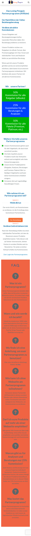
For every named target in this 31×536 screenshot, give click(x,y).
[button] (2, 2)
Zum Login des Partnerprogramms (15, 254)
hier (19, 364)
